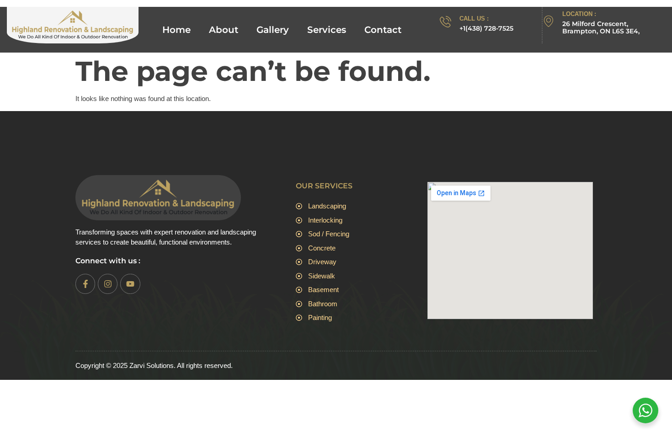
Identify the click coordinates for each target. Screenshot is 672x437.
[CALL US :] (445, 21)
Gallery (272, 29)
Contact (382, 29)
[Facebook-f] (85, 283)
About (223, 29)
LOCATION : (579, 14)
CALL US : (474, 18)
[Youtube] (130, 283)
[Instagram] (107, 283)
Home (176, 29)
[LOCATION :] (548, 21)
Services (326, 29)
